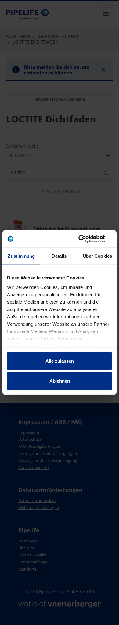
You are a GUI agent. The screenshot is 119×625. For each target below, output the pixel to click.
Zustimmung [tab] (21, 255)
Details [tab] (59, 255)
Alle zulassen (59, 360)
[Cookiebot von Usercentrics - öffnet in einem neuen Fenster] (85, 239)
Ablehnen (59, 381)
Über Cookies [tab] (97, 255)
